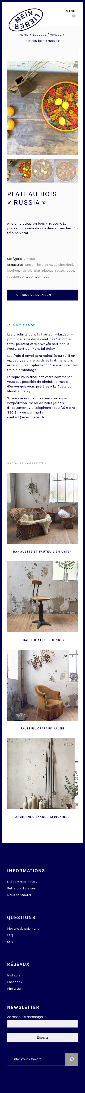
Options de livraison (33, 294)
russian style (17, 276)
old (30, 271)
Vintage (43, 276)
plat (37, 271)
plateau (48, 271)
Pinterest (14, 989)
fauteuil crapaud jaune (42, 728)
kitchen (13, 271)
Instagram (15, 975)
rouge (59, 271)
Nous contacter (19, 895)
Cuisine (59, 265)
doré (69, 265)
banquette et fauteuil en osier (42, 551)
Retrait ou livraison (21, 888)
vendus (55, 35)
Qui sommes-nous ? (22, 882)
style (32, 276)
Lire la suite (30, 551)
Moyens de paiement (23, 929)
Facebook (14, 982)
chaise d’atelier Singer (43, 640)
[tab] (42, 294)
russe (69, 271)
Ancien (30, 265)
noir (23, 271)
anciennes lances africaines (42, 817)
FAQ (10, 935)
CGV (10, 942)
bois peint (44, 265)
